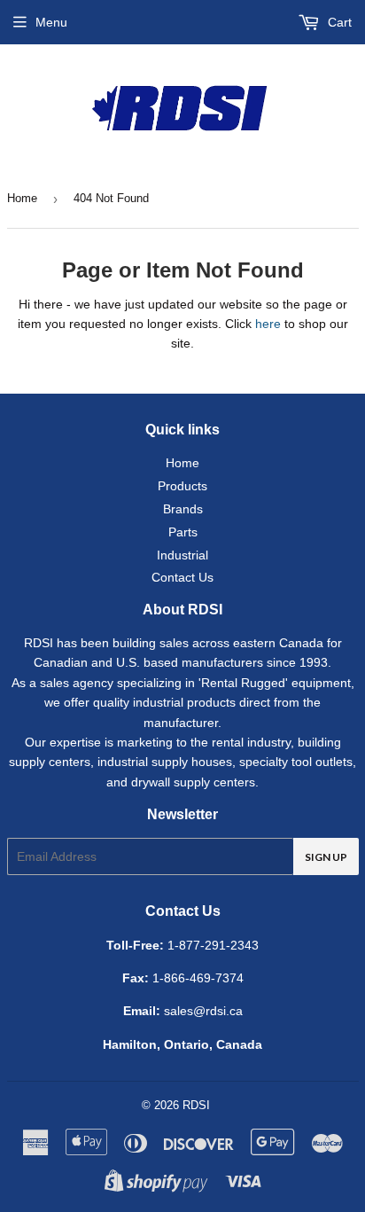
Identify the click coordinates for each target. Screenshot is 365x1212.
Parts (183, 532)
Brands (183, 509)
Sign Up (326, 857)
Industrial (182, 555)
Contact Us (182, 577)
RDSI (196, 1105)
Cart (338, 22)
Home (22, 198)
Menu (51, 22)
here (268, 324)
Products (182, 486)
